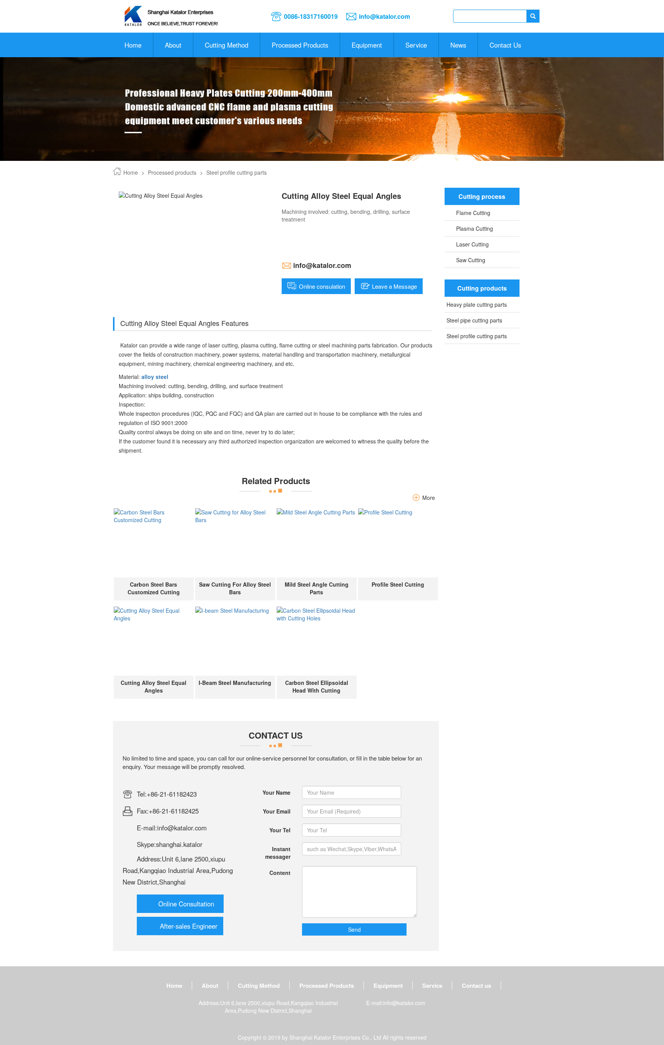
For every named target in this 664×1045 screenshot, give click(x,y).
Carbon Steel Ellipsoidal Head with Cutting (316, 686)
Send (354, 929)
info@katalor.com (384, 16)
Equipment (367, 45)
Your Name (276, 792)
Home (132, 45)
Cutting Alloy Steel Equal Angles (153, 686)
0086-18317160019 (311, 16)
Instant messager (277, 852)
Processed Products (300, 45)
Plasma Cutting (474, 228)
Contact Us (505, 45)
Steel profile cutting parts (236, 172)
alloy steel (155, 376)
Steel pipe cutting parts (474, 320)
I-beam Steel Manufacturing (235, 682)
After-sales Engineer (188, 926)
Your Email (276, 811)
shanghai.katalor (179, 844)
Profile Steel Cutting (398, 584)
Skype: (146, 844)
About (173, 45)
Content (279, 872)
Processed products (172, 172)
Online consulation (322, 286)
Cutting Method (259, 985)
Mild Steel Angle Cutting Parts (317, 588)
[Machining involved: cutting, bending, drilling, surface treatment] (154, 641)
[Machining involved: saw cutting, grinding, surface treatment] (154, 542)
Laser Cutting (472, 244)
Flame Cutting (473, 213)
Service (416, 45)
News (458, 45)
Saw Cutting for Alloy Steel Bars (235, 588)
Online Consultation (186, 903)
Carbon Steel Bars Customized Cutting (154, 588)
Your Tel (279, 830)
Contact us (476, 985)
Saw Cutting (470, 260)
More (428, 497)
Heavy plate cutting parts (477, 304)
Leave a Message (394, 286)
